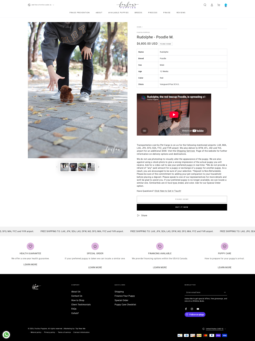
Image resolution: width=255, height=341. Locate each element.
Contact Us (76, 296)
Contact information (81, 332)
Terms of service (64, 332)
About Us (75, 291)
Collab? (75, 313)
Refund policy (36, 332)
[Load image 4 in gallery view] (91, 167)
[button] (204, 5)
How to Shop (77, 300)
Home (139, 27)
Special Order (121, 300)
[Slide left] (57, 167)
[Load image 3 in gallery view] (82, 167)
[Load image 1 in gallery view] (65, 167)
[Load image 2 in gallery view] (73, 167)
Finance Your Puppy (125, 296)
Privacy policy (49, 332)
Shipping (119, 291)
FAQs (73, 309)
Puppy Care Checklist (125, 304)
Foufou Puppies (143, 32)
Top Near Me (80, 329)
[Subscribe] (225, 292)
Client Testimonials (81, 304)
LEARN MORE (30, 264)
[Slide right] (98, 167)
